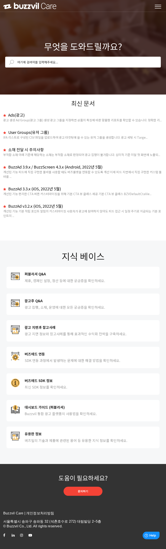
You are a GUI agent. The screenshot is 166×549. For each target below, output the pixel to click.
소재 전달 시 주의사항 (25, 149)
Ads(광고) (16, 115)
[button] (158, 7)
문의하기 (83, 491)
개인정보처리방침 (40, 513)
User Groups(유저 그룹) (28, 132)
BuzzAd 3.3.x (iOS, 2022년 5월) (34, 188)
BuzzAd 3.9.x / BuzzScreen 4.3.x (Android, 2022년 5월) (54, 167)
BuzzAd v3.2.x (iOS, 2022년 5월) (35, 206)
